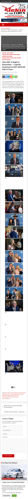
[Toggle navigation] (3, 24)
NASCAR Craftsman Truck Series (11, 54)
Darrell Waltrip (14, 394)
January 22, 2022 (6, 72)
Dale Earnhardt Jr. (6, 394)
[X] (3, 77)
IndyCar (5, 478)
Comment (5, 437)
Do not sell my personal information (12, 492)
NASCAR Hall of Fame (7, 397)
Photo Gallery (6, 59)
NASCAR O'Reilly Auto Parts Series (11, 57)
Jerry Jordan (14, 72)
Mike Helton (5, 395)
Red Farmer (15, 397)
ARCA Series (10, 53)
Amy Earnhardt (21, 392)
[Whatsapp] (14, 77)
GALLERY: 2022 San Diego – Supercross (14, 412)
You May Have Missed (9, 463)
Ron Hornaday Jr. (6, 398)
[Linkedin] (8, 77)
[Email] (16, 77)
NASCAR (4, 53)
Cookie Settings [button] (6, 495)
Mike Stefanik (11, 395)
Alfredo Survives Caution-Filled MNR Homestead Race (13, 406)
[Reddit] (11, 77)
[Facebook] (6, 77)
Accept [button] (14, 495)
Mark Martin (21, 394)
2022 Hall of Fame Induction (11, 392)
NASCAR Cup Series (7, 56)
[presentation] (24, 463)
